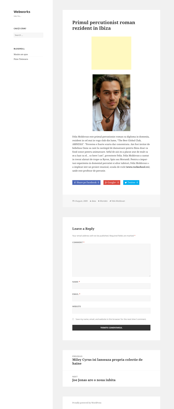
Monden (104, 201)
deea (94, 201)
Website (76, 306)
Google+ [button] (113, 182)
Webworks (22, 11)
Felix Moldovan (118, 201)
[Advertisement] (111, 53)
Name (76, 282)
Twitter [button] (132, 182)
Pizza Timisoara (21, 59)
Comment (78, 242)
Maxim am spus (21, 54)
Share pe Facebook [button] (88, 182)
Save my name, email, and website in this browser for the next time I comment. (111, 319)
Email (76, 294)
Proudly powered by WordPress (86, 402)
